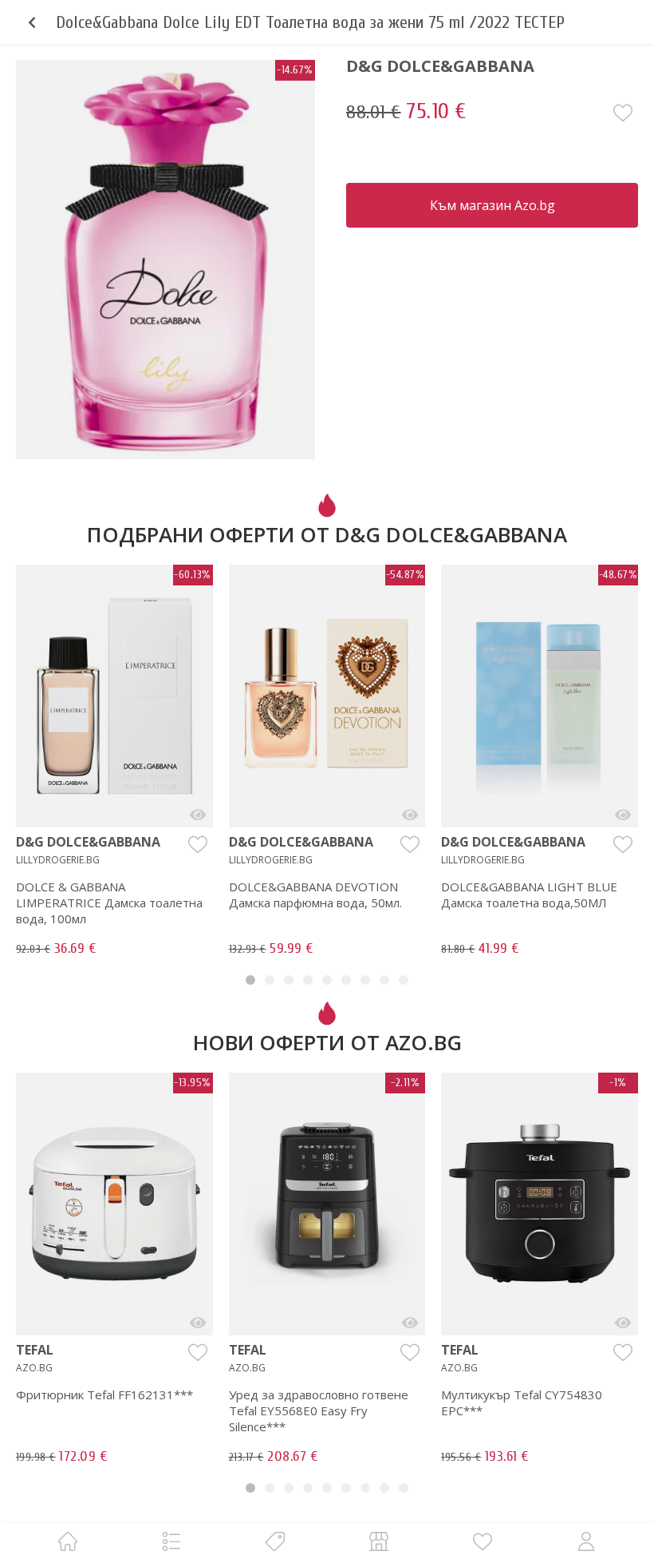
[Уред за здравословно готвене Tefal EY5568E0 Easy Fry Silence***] (410, 1322)
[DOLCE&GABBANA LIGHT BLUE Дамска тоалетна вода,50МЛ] (623, 814)
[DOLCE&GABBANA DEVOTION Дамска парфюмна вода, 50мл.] (410, 814)
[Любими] (482, 1541)
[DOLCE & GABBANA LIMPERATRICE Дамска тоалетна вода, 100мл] (198, 814)
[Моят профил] (586, 1541)
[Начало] (67, 1541)
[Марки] (275, 1541)
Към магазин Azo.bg (492, 205)
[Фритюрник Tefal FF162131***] (198, 1322)
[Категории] (171, 1541)
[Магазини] (378, 1541)
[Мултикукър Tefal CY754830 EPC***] (623, 1322)
